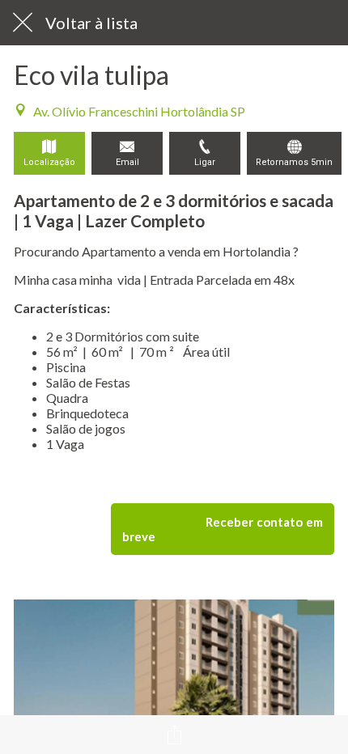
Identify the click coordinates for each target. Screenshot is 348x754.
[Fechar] (22, 22)
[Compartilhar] (174, 734)
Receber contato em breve (222, 529)
